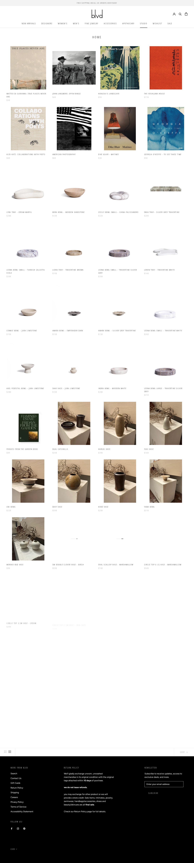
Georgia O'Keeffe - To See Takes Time (163, 154)
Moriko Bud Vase (15, 564)
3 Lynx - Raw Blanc (107, 680)
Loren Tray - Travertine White (159, 270)
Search (14, 773)
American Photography (64, 154)
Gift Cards (15, 783)
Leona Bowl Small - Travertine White (163, 330)
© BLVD (14, 855)
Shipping (15, 792)
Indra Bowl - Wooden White (112, 388)
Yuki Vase (149, 449)
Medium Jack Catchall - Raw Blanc (161, 680)
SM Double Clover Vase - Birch (68, 564)
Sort (183, 752)
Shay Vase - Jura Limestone (66, 388)
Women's (62, 23)
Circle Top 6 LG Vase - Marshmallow (162, 564)
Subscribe (153, 793)
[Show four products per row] (10, 751)
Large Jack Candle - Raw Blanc (22, 738)
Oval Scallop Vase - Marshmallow (115, 564)
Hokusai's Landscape (109, 93)
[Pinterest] (24, 828)
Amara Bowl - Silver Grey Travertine (117, 330)
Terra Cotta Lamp (107, 738)
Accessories (110, 23)
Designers (46, 23)
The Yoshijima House (154, 93)
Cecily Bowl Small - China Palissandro (118, 212)
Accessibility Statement (22, 811)
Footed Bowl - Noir (16, 680)
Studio (143, 23)
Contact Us (16, 778)
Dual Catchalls (60, 449)
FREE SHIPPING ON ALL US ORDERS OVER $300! (97, 3)
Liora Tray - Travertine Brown (68, 270)
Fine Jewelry (91, 23)
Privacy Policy (17, 802)
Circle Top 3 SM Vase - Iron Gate (69, 622)
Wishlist (157, 23)
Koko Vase (103, 507)
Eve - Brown (104, 622)
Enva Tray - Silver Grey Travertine (162, 212)
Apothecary (128, 23)
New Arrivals (29, 23)
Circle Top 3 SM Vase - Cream (21, 622)
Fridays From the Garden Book (22, 449)
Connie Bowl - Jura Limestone (22, 330)
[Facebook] (12, 828)
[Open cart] (186, 13)
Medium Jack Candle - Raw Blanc (69, 738)
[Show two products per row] (5, 751)
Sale (170, 23)
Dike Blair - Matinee (108, 154)
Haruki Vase (104, 449)
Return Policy (17, 787)
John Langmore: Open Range (67, 93)
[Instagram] (18, 828)
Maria (55, 680)
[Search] (180, 14)
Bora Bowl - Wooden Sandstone (69, 212)
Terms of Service (18, 806)
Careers (14, 797)
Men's (76, 23)
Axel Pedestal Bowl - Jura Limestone (25, 388)
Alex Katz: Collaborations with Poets (26, 154)
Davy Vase (57, 507)
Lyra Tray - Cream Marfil (19, 212)
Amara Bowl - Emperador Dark (68, 330)
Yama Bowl (149, 507)
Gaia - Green (150, 622)
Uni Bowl (11, 507)
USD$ (13, 849)
